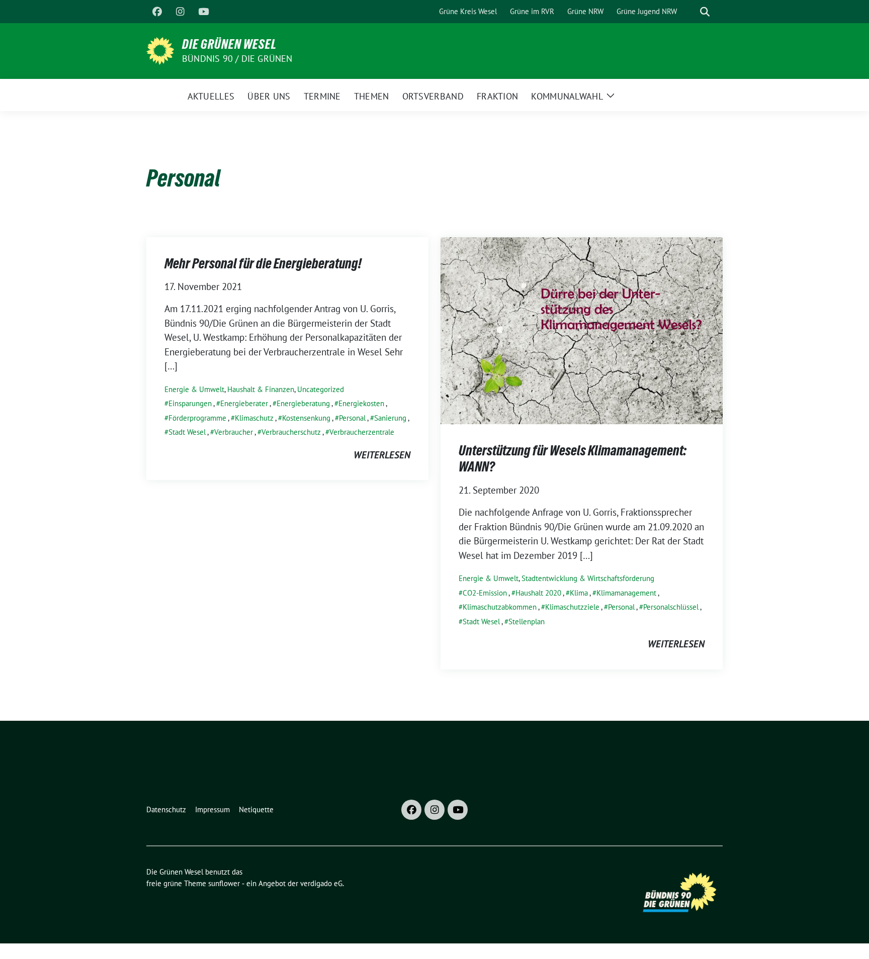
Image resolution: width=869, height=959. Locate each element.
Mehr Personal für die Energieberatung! (263, 263)
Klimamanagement (626, 593)
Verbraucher (233, 432)
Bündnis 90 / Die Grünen (237, 58)
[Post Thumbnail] (582, 330)
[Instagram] (180, 12)
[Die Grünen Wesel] (160, 50)
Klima (579, 593)
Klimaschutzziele (572, 607)
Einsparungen (190, 403)
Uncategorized (320, 389)
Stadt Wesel (187, 432)
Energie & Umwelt (194, 389)
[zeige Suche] (705, 12)
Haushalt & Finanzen (260, 389)
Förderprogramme (197, 418)
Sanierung (390, 418)
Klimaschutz (254, 418)
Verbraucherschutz (291, 432)
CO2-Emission (485, 593)
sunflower (224, 883)
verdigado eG (321, 883)
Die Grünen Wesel (229, 44)
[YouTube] (203, 12)
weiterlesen (382, 455)
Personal (352, 418)
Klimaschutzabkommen (500, 607)
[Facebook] (157, 12)
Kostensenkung (306, 418)
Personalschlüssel (671, 607)
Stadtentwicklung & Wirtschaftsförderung (588, 578)
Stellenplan (526, 621)
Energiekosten (361, 403)
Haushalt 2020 (538, 593)
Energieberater (244, 403)
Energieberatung (303, 403)
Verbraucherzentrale (361, 432)
